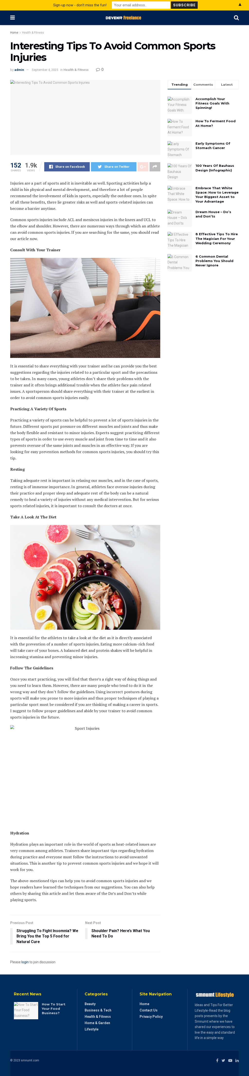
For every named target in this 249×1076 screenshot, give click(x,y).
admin (19, 70)
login (25, 962)
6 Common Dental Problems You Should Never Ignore (214, 260)
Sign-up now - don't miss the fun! (80, 5)
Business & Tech (98, 1010)
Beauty (90, 1004)
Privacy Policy (151, 1017)
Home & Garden (97, 1023)
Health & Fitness (33, 32)
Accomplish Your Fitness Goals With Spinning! (212, 103)
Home (14, 32)
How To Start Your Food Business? (53, 1008)
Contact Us (149, 1010)
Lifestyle (91, 1029)
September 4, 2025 (45, 70)
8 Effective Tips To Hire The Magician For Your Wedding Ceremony (217, 238)
